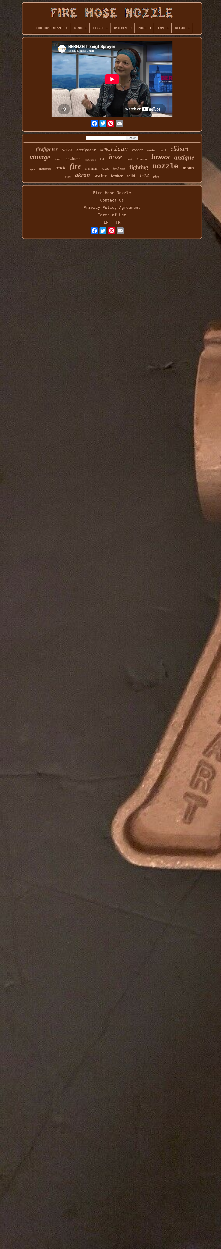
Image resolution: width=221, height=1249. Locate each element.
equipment (86, 150)
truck (60, 167)
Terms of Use (112, 215)
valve (67, 149)
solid (131, 176)
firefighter (47, 149)
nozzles (151, 150)
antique (184, 157)
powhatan (73, 159)
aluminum (91, 168)
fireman (142, 159)
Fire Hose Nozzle (112, 192)
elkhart (179, 148)
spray (32, 169)
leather (117, 176)
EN (106, 222)
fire (75, 166)
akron (82, 174)
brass (160, 157)
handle (105, 169)
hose (115, 157)
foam (58, 159)
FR (118, 222)
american (114, 148)
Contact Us (112, 200)
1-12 (144, 175)
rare (68, 176)
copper (137, 150)
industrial (45, 168)
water (100, 175)
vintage (40, 157)
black (163, 150)
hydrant (119, 168)
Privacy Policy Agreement (112, 207)
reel (129, 159)
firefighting (90, 159)
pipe (156, 176)
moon (188, 167)
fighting (138, 167)
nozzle (165, 166)
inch (102, 159)
